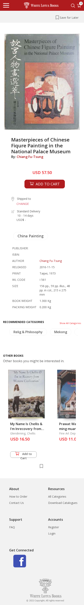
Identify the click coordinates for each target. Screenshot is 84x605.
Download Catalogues (62, 503)
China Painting (31, 235)
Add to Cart (26, 455)
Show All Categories (70, 323)
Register (53, 527)
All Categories (57, 496)
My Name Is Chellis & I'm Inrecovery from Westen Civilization (26, 429)
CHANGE (23, 204)
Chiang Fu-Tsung (30, 156)
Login (51, 533)
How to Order (18, 496)
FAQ (12, 527)
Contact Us (16, 503)
